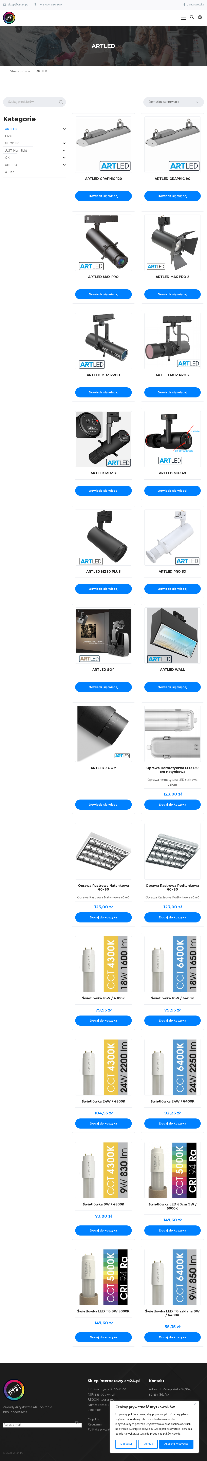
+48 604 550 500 (50, 4)
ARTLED (11, 129)
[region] (154, 1427)
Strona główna (20, 71)
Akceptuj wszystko (176, 1444)
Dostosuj (126, 1444)
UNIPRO (11, 165)
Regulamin (95, 1424)
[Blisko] (194, 1404)
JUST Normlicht (16, 151)
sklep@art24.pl (18, 4)
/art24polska (195, 4)
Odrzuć (148, 1444)
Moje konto (96, 1419)
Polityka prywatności (102, 1430)
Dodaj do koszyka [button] (172, 804)
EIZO (8, 136)
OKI (8, 158)
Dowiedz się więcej (103, 196)
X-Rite (9, 172)
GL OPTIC (12, 143)
